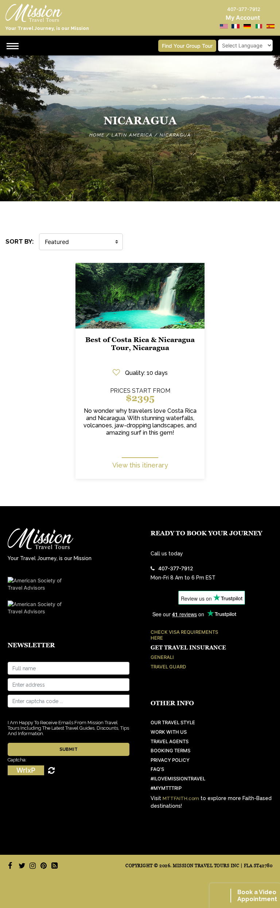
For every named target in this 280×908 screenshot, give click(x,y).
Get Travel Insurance (188, 647)
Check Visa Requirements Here (184, 635)
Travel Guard (168, 667)
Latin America (132, 134)
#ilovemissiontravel (178, 778)
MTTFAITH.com (181, 798)
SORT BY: (19, 241)
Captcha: (17, 760)
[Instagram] (32, 865)
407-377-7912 (175, 568)
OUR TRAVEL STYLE (173, 722)
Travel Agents (169, 741)
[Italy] (259, 26)
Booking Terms (170, 750)
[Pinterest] (42, 865)
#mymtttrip (166, 788)
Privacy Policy (170, 760)
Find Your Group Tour (187, 46)
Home (97, 134)
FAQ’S (157, 769)
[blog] (53, 865)
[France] (236, 26)
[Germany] (247, 26)
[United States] (224, 26)
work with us (169, 732)
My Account (243, 17)
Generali (162, 657)
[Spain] (271, 26)
